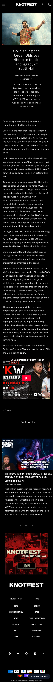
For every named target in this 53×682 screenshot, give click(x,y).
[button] (3, 4)
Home (16, 606)
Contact (37, 606)
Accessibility (37, 636)
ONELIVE (38, 681)
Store (16, 636)
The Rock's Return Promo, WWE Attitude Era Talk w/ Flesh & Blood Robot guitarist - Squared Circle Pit (28, 477)
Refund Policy (37, 630)
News (16, 618)
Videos (15, 630)
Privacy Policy (37, 624)
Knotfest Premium (16, 612)
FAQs (37, 612)
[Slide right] (32, 526)
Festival (16, 624)
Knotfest (21, 681)
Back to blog (28, 422)
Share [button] (8, 410)
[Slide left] (21, 526)
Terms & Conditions (37, 618)
